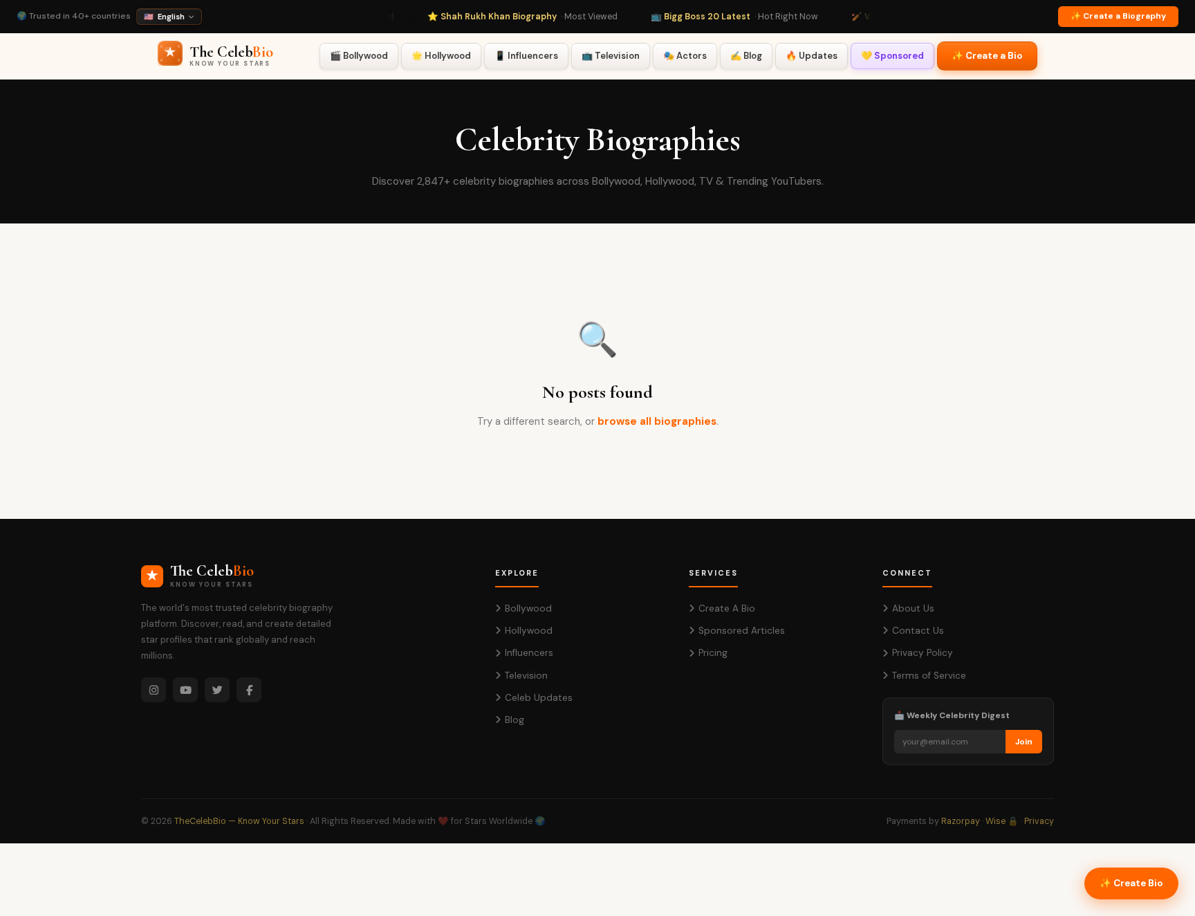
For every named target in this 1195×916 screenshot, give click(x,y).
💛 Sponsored (892, 56)
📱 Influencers (526, 56)
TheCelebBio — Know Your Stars (239, 821)
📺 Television (611, 56)
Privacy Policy (922, 653)
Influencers (529, 653)
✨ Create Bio (1131, 883)
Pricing (713, 653)
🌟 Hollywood (441, 56)
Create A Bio (726, 608)
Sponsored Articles (741, 630)
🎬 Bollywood (359, 56)
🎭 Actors (685, 56)
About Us (913, 608)
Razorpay (960, 821)
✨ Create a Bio (987, 56)
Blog (514, 720)
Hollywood (529, 630)
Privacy (1039, 821)
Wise (995, 821)
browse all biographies (657, 421)
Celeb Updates (539, 698)
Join (1023, 741)
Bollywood (528, 608)
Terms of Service (929, 675)
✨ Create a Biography (1118, 15)
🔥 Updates (811, 56)
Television (526, 675)
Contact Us (918, 630)
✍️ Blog (746, 56)
